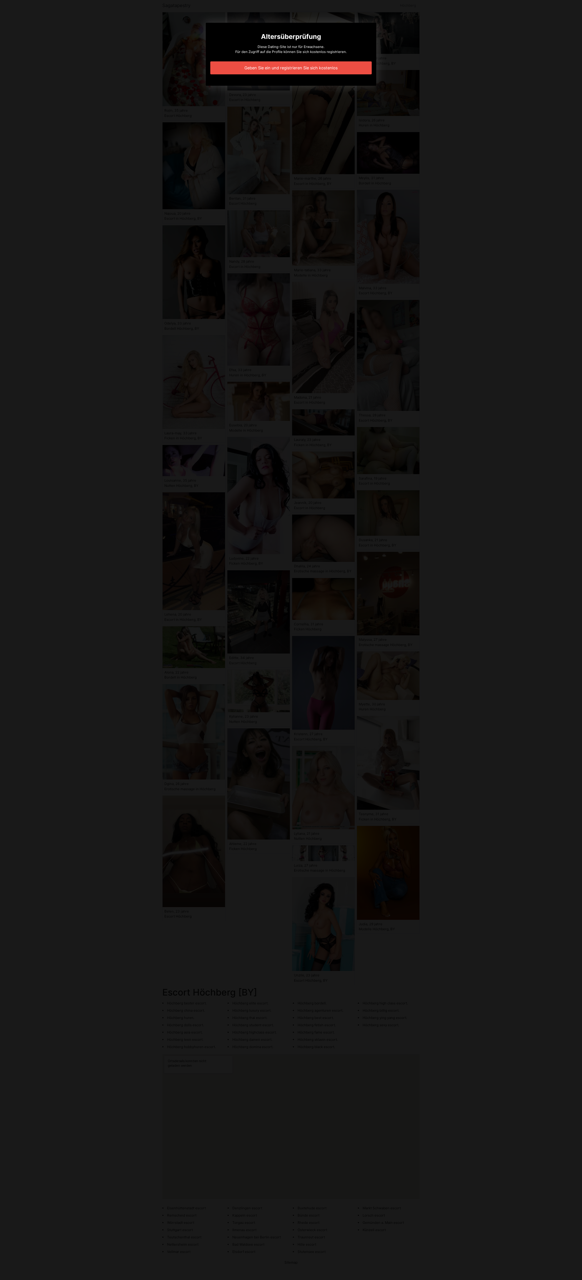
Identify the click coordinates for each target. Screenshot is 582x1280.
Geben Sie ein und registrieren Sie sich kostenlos (291, 67)
